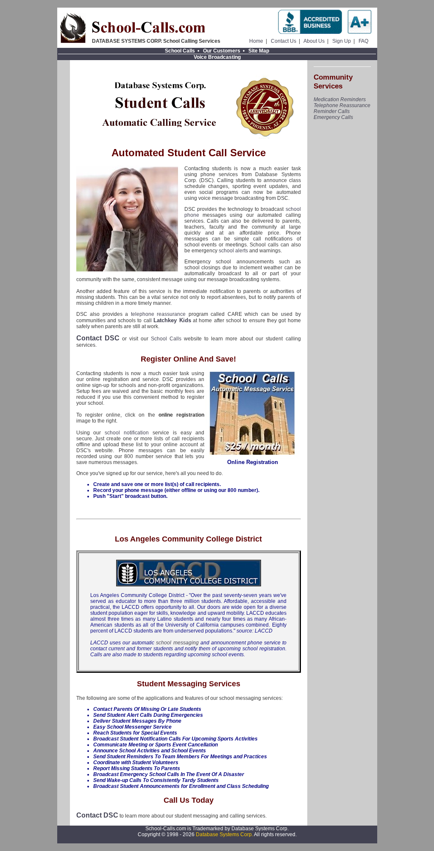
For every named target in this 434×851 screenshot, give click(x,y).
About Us (314, 41)
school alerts (233, 251)
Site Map (258, 51)
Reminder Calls (332, 111)
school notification (127, 433)
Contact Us (283, 41)
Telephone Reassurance (342, 105)
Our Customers (221, 51)
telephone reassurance (158, 314)
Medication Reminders (340, 99)
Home (256, 41)
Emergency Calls (333, 117)
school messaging (177, 643)
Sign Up (341, 41)
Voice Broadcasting (217, 57)
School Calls (180, 51)
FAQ (363, 41)
